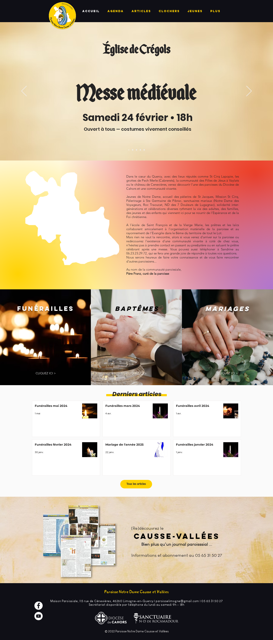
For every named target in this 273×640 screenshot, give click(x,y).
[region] (73, 222)
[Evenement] (140, 150)
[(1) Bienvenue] (136, 150)
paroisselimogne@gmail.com (177, 601)
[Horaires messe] (144, 150)
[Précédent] (24, 91)
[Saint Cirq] (132, 150)
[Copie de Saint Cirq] (128, 150)
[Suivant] (249, 91)
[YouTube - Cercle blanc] (38, 616)
